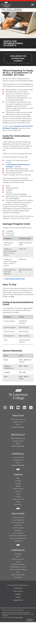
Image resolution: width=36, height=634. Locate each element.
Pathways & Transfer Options (18, 535)
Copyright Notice (18, 600)
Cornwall (18, 483)
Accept (30, 620)
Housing (18, 496)
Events (18, 494)
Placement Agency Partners (18, 538)
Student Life (18, 504)
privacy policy (19, 617)
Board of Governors (18, 559)
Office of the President (18, 574)
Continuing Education (18, 522)
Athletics (18, 486)
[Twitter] (31, 408)
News (18, 572)
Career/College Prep (18, 520)
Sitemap (18, 597)
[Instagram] (5, 408)
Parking (18, 501)
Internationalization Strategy (18, 569)
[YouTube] (18, 408)
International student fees (15, 279)
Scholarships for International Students (21, 58)
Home (3, 9)
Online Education (18, 533)
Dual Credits (18, 525)
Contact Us (18, 491)
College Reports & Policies (18, 567)
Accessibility (18, 554)
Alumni (18, 556)
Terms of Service (18, 591)
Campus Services (18, 488)
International (18, 9)
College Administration (18, 564)
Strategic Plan (18, 577)
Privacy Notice (18, 588)
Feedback (18, 594)
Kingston (18, 478)
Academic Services (18, 517)
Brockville (18, 480)
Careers (18, 561)
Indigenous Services (18, 499)
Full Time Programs (18, 527)
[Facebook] (11, 408)
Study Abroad (18, 541)
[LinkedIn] (24, 408)
